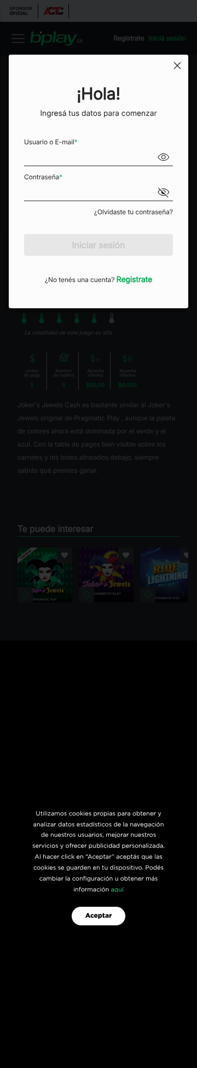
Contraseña (43, 177)
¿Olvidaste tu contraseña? (133, 212)
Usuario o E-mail (51, 142)
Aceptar (98, 916)
